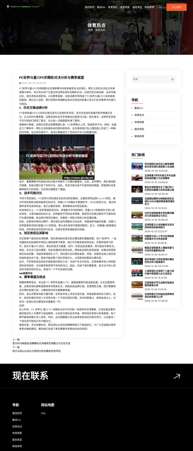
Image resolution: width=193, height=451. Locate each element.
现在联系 (30, 376)
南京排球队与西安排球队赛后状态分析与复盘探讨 (159, 260)
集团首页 (90, 7)
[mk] (27, 6)
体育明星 (125, 7)
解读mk (101, 7)
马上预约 (176, 7)
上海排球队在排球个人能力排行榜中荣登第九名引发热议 (159, 272)
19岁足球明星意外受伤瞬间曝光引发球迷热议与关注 (159, 214)
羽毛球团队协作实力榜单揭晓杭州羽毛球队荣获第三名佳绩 (159, 165)
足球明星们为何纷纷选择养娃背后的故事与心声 (159, 295)
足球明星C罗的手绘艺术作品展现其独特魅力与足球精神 (160, 177)
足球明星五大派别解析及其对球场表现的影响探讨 (159, 226)
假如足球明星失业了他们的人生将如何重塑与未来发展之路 (159, 188)
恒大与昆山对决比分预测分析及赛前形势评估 (36, 351)
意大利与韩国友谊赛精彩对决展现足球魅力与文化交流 (41, 343)
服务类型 (137, 7)
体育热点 (113, 7)
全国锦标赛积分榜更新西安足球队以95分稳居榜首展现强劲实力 (159, 201)
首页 (90, 30)
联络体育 (149, 7)
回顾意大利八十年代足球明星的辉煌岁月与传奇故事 (159, 237)
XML (43, 413)
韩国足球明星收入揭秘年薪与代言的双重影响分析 (159, 249)
